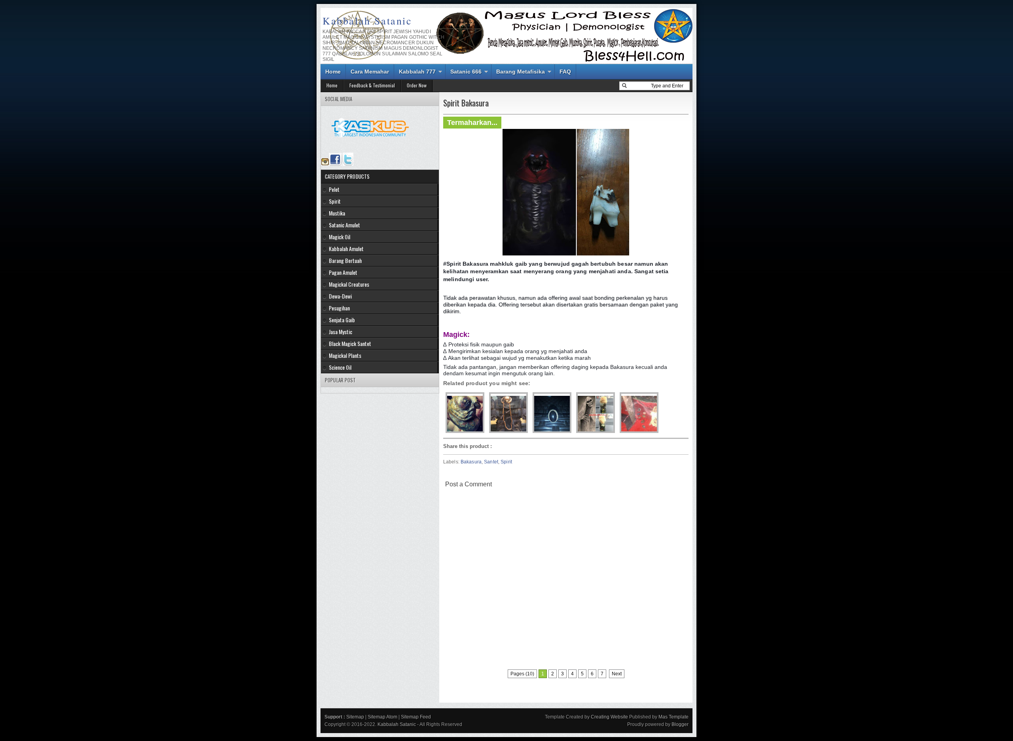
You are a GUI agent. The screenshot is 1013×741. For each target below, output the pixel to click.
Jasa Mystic (340, 331)
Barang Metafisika (520, 71)
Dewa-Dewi (340, 296)
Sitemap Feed (416, 717)
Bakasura (471, 462)
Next (617, 674)
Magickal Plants (345, 355)
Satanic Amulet (344, 225)
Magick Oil (339, 237)
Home (333, 71)
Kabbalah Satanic (367, 20)
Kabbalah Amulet (346, 248)
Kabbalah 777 (417, 71)
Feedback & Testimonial (372, 85)
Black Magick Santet (350, 343)
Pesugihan (339, 308)
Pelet (334, 189)
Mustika (337, 213)
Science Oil (340, 367)
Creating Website (609, 717)
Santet (491, 462)
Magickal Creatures (349, 284)
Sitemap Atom (382, 717)
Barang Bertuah (345, 260)
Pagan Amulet (343, 272)
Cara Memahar (370, 71)
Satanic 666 (466, 71)
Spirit (506, 462)
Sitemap (355, 717)
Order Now (417, 85)
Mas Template (673, 717)
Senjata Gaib (342, 320)
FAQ (565, 71)
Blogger (680, 724)
